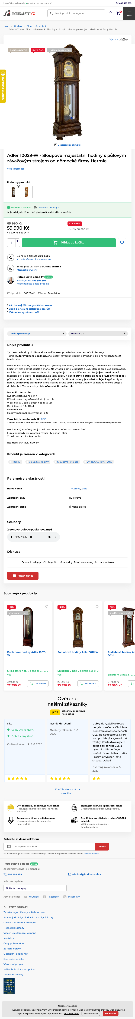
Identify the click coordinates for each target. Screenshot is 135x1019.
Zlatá (84, 488)
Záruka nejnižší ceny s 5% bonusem (30, 305)
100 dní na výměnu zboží (24, 312)
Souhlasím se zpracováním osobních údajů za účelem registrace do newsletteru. (51, 853)
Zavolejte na (31, 280)
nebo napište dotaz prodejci (33, 283)
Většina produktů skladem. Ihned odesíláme (95, 825)
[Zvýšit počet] (17, 241)
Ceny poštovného (14, 943)
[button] (129, 13)
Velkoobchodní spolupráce (19, 969)
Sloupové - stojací (36, 26)
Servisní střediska (14, 959)
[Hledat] (51, 13)
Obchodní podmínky (16, 953)
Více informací (91, 853)
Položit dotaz (24, 575)
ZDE (43, 419)
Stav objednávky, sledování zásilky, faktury (28, 917)
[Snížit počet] (17, 245)
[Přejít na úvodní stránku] (19, 13)
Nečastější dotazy (14, 927)
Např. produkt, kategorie (69, 13)
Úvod (6, 26)
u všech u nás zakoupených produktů (100, 808)
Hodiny (18, 26)
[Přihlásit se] (110, 13)
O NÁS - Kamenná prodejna (20, 922)
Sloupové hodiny (39, 461)
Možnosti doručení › (27, 269)
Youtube (34, 896)
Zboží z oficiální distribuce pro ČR (29, 308)
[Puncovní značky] (9, 985)
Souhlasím (111, 1013)
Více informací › (16, 168)
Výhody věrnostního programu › (34, 259)
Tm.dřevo (74, 488)
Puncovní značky (13, 974)
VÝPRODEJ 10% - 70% (99, 461)
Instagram (74, 896)
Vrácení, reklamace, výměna (20, 933)
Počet (11, 243)
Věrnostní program (14, 964)
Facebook (53, 896)
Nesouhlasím (90, 1013)
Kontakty (9, 938)
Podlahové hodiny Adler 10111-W (77, 652)
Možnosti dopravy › (49, 207)
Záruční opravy (12, 948)
